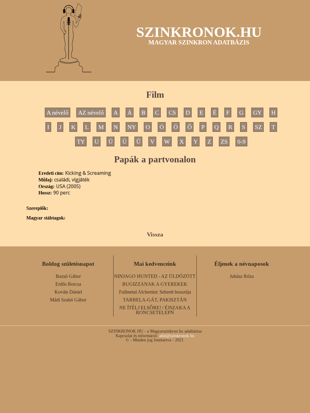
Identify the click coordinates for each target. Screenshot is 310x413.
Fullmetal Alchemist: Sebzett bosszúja (155, 291)
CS (172, 112)
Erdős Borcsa (68, 284)
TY (81, 141)
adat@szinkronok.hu (176, 335)
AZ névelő (91, 112)
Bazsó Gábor (68, 276)
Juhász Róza (242, 276)
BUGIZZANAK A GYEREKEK (154, 284)
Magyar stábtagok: (45, 218)
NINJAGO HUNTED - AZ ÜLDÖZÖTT (155, 276)
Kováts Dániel (68, 291)
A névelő (57, 112)
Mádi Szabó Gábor (68, 299)
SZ (258, 127)
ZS (224, 141)
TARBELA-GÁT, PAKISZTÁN (155, 299)
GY (257, 112)
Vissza (155, 234)
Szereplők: (37, 208)
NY (131, 127)
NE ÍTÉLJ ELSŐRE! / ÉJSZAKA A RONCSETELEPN (154, 310)
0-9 (241, 141)
